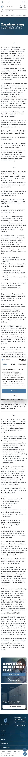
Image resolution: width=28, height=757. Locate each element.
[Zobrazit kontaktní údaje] (25, 754)
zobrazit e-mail (7, 2)
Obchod (3, 739)
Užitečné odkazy (5, 747)
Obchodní (19, 751)
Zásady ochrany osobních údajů (9, 751)
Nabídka (3, 731)
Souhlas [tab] (4, 364)
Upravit (13, 396)
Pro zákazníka (4, 743)
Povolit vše (14, 390)
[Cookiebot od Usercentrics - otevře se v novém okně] (19, 360)
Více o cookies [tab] (22, 364)
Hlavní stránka (4, 15)
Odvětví (3, 735)
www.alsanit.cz (16, 60)
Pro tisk (24, 751)
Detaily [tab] (13, 364)
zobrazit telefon (15, 679)
